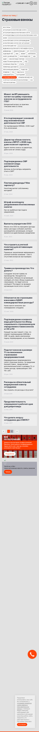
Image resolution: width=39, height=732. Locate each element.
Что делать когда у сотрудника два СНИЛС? (16, 418)
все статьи (6, 27)
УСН (31, 80)
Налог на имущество (10, 56)
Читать (8, 472)
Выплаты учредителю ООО (17, 223)
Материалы (32, 53)
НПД (25, 61)
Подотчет (24, 69)
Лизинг (23, 53)
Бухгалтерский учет (9, 46)
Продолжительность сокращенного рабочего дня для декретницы (18, 404)
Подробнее (10, 454)
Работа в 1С (20, 72)
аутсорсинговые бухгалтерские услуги (16, 32)
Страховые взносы (9, 77)
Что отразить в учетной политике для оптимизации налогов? (18, 247)
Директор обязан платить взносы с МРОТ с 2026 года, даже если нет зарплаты (18, 142)
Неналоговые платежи (16, 59)
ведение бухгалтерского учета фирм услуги (18, 48)
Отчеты (21, 64)
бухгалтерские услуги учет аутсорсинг (16, 43)
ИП (28, 51)
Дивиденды (7, 51)
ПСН (13, 72)
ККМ (17, 53)
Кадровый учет (8, 53)
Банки (5, 38)
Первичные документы (10, 67)
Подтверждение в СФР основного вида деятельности (15, 163)
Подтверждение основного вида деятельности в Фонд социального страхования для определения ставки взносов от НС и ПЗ (19, 324)
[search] (31, 3)
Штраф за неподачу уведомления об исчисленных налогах (19, 204)
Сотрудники (20, 74)
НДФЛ (5, 59)
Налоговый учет (25, 56)
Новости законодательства (12, 61)
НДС (34, 56)
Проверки (6, 72)
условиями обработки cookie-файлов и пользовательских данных (24, 706)
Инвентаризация (19, 51)
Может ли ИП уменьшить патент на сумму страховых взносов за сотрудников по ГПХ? (18, 98)
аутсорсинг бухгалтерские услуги (14, 30)
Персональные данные (10, 69)
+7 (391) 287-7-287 (22, 3)
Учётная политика (9, 82)
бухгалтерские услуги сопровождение (16, 40)
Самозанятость (8, 74)
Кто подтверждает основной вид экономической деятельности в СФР (19, 120)
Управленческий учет (25, 77)
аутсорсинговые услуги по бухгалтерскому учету (20, 35)
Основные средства (10, 64)
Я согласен (22, 724)
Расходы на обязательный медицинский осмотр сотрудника (17, 384)
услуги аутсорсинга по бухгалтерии (15, 80)
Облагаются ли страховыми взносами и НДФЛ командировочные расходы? (19, 300)
